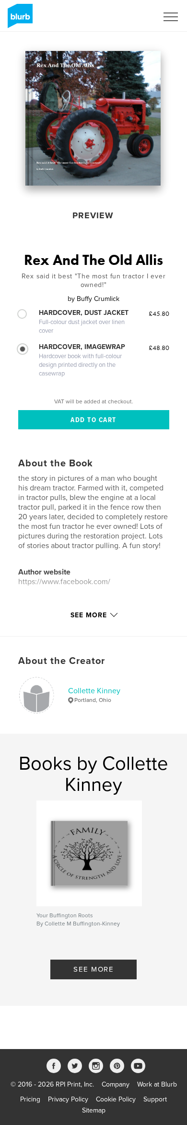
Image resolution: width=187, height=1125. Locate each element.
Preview (93, 215)
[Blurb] (18, 19)
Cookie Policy (116, 1099)
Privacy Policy (68, 1099)
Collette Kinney (94, 691)
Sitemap (93, 1110)
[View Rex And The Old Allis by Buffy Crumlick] (93, 118)
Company (115, 1084)
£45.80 (159, 313)
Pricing (30, 1099)
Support (155, 1099)
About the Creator (61, 661)
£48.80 (159, 347)
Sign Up (133, 17)
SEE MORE (93, 969)
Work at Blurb (157, 1084)
